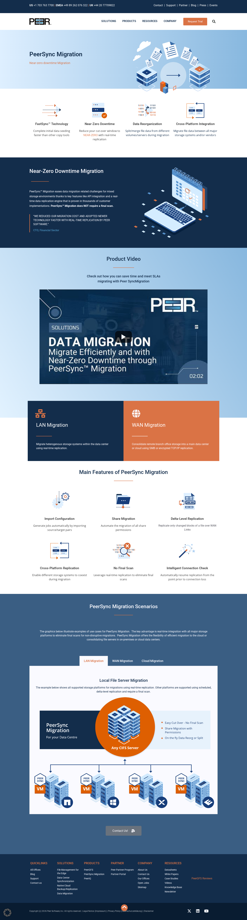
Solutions (65, 863)
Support (171, 5)
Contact (159, 5)
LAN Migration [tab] (94, 661)
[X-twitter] (189, 911)
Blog (193, 5)
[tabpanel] (123, 740)
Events (213, 5)
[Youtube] (206, 911)
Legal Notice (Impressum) (94, 911)
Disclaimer (149, 911)
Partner (183, 5)
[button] (214, 21)
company (145, 863)
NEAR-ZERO (90, 135)
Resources (173, 863)
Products (91, 863)
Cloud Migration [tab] (152, 661)
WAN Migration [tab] (122, 661)
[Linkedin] (198, 911)
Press (203, 5)
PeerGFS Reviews (202, 878)
